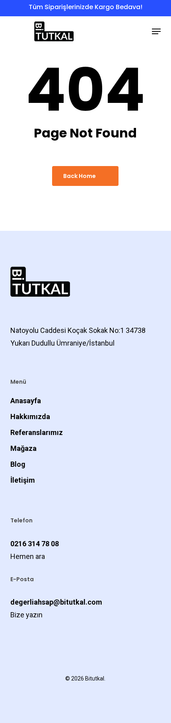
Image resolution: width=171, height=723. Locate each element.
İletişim (22, 480)
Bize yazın (26, 615)
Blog (17, 464)
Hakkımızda (30, 416)
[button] (156, 31)
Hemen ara (27, 556)
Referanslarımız (36, 432)
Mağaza (23, 448)
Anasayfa (25, 400)
